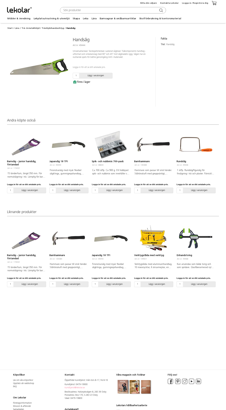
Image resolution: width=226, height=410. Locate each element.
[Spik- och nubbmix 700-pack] (111, 145)
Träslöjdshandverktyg (53, 28)
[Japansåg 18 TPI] (68, 145)
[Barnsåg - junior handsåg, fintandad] (26, 145)
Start (10, 28)
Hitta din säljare (148, 3)
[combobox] (112, 10)
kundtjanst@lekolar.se (75, 388)
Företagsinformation (22, 403)
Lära (17, 28)
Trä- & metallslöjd (31, 28)
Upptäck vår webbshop (23, 383)
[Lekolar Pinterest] (177, 383)
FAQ (15, 387)
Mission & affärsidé (22, 406)
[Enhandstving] (196, 238)
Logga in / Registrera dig (195, 3)
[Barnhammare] (153, 145)
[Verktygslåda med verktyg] (153, 238)
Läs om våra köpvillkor (23, 380)
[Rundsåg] (196, 145)
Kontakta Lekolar (169, 3)
